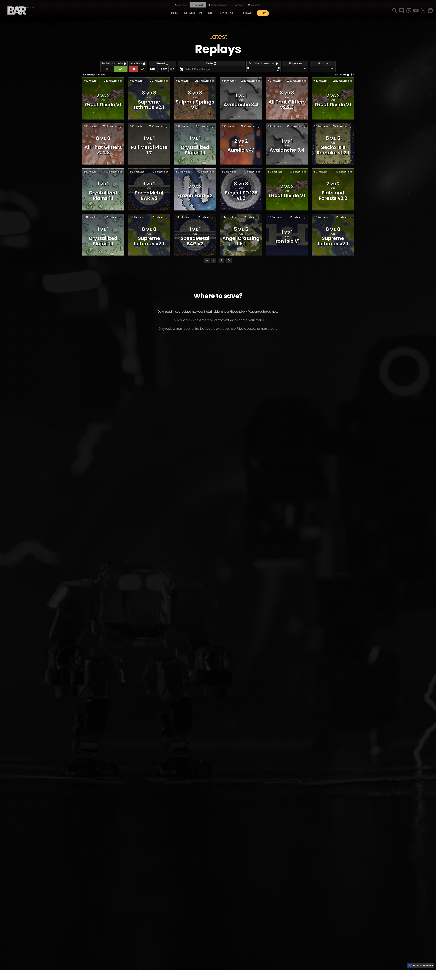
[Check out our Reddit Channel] (430, 10)
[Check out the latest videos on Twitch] (409, 10)
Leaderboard (219, 4)
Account (257, 4)
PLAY (263, 13)
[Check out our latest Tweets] (423, 10)
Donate (247, 13)
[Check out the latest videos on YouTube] (416, 10)
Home (175, 13)
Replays (199, 4)
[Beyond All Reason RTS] (17, 9)
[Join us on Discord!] (401, 10)
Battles (182, 4)
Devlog (239, 4)
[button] (192, 13)
